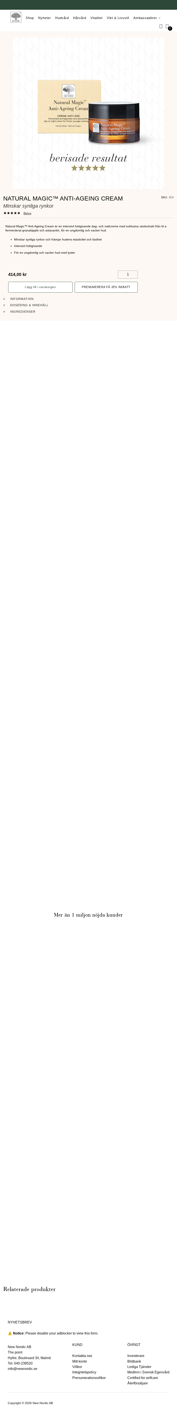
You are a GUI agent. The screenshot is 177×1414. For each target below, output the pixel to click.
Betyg (27, 213)
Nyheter (44, 18)
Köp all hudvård (88, 1277)
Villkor (77, 1367)
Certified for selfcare (142, 1378)
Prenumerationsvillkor (89, 1378)
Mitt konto (79, 1361)
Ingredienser (22, 311)
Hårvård (79, 18)
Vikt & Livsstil (118, 18)
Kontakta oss (82, 1356)
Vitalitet (96, 18)
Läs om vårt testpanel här (119, 1051)
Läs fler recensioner (88, 936)
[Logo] (16, 18)
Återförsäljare (137, 1383)
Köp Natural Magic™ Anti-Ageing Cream (88, 401)
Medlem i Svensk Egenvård (148, 1372)
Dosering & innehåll (29, 305)
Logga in (161, 26)
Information (22, 299)
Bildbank (134, 1361)
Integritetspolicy (84, 1372)
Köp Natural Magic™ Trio (30, 1178)
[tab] (17, 213)
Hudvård (62, 18)
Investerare (135, 1356)
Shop (30, 18)
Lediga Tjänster (139, 1367)
